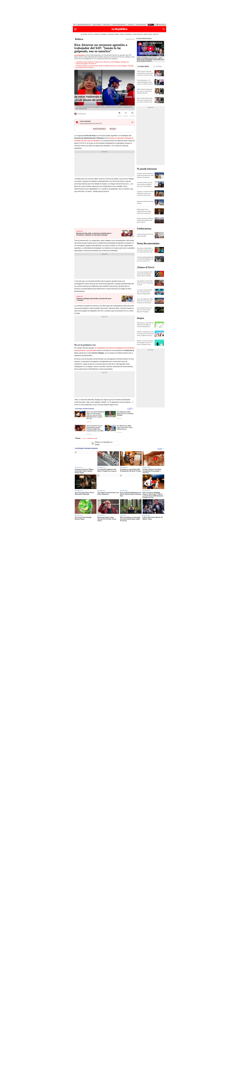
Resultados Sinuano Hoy (84, 24)
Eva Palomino (82, 114)
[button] (75, 29)
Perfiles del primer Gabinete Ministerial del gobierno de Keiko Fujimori (145, 220)
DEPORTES (128, 34)
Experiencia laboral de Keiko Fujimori (145, 202)
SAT (84, 438)
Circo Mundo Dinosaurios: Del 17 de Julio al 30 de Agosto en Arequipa (144, 309)
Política (79, 39)
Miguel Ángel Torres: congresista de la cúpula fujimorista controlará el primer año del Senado (144, 212)
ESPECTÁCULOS (138, 34)
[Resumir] (126, 113)
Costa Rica (131, 24)
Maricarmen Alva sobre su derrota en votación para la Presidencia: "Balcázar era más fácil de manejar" (93, 234)
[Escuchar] (119, 113)
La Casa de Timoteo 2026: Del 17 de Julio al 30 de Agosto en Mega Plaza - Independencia (144, 292)
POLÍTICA (90, 34)
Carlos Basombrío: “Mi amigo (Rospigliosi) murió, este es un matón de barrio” (145, 82)
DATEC (150, 34)
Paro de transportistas (119, 24)
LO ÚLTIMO (84, 34)
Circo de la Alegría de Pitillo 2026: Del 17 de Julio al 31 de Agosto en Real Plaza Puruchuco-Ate (145, 301)
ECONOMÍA (103, 34)
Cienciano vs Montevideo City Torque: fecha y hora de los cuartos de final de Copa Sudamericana (145, 250)
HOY (74, 24)
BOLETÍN (155, 34)
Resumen (113, 128)
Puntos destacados (99, 128)
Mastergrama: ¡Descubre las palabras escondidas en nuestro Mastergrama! (145, 324)
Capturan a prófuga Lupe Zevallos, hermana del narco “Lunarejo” (93, 299)
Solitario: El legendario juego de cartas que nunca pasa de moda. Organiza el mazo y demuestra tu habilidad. (145, 334)
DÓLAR (145, 34)
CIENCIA (122, 34)
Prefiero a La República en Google (103, 443)
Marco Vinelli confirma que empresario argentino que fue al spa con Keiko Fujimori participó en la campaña (145, 101)
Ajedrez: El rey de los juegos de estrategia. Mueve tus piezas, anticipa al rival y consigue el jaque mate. (145, 343)
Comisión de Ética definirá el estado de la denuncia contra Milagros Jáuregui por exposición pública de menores (102, 63)
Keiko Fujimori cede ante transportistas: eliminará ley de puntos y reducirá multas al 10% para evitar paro (145, 74)
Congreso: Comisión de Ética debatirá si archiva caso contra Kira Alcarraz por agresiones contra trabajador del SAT (145, 195)
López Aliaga (106, 24)
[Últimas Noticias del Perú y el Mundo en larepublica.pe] (119, 29)
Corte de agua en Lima (142, 24)
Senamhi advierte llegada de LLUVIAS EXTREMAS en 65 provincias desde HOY (145, 259)
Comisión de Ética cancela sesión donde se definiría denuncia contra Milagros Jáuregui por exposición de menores (105, 66)
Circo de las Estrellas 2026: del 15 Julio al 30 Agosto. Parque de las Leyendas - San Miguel (145, 274)
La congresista (79, 55)
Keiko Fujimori (97, 24)
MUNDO (116, 34)
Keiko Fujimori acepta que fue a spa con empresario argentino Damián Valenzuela (144, 92)
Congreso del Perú (92, 438)
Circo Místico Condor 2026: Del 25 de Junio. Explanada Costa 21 (145, 282)
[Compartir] (132, 113)
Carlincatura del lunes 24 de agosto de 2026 (145, 235)
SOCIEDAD (110, 34)
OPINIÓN (96, 34)
